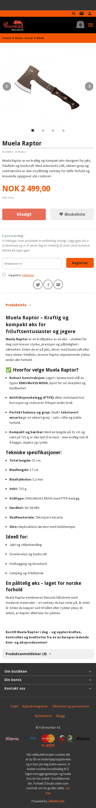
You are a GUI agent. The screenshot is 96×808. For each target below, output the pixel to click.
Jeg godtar (14, 275)
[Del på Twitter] (38, 284)
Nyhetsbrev (43, 716)
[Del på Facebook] (48, 284)
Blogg (60, 716)
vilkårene (28, 275)
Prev (11, 86)
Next (93, 86)
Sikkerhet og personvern (70, 706)
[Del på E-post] (58, 284)
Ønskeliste (74, 214)
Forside (6, 38)
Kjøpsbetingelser (35, 706)
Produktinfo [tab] (16, 305)
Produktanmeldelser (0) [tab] (26, 654)
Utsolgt (24, 214)
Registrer (80, 263)
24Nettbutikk (56, 801)
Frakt (14, 706)
